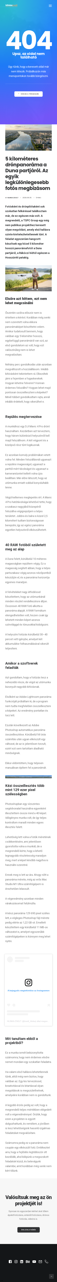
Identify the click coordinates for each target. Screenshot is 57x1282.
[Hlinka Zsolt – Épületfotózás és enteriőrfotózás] (11, 5)
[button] (50, 5)
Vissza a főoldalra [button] (30, 94)
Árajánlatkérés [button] (28, 1230)
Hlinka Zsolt (13, 198)
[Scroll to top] (51, 1276)
